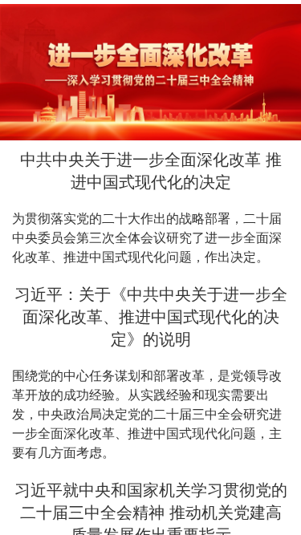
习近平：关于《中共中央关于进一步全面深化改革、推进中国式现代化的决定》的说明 (150, 317)
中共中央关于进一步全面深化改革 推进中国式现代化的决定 (151, 171)
